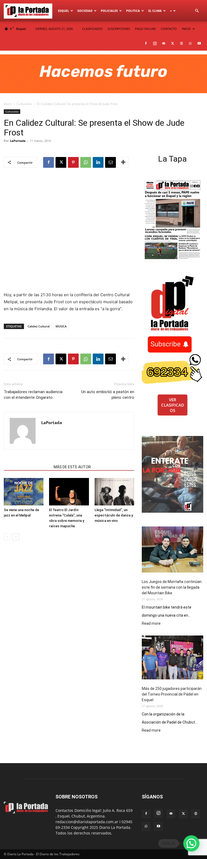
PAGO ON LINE (145, 29)
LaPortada (18, 141)
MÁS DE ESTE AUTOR (72, 467)
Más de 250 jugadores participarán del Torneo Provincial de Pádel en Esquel (172, 694)
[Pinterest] (73, 162)
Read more (151, 623)
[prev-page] (7, 536)
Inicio (8, 104)
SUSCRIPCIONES (119, 29)
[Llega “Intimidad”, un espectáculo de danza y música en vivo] (114, 491)
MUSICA (61, 326)
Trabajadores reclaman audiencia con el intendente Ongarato (33, 394)
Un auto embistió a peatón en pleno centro (107, 394)
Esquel (63, 11)
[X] (172, 43)
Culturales (24, 104)
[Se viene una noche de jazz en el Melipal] (23, 491)
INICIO (186, 29)
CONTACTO (169, 29)
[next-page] (15, 536)
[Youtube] (199, 43)
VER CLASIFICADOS (172, 405)
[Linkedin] (98, 162)
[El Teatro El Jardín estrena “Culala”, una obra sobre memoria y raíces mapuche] (69, 491)
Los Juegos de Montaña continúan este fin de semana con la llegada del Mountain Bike (172, 587)
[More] (123, 162)
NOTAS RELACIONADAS (27, 467)
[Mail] (164, 43)
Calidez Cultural (38, 326)
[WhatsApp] (190, 43)
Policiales (109, 11)
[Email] (110, 162)
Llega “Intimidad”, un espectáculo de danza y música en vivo (114, 515)
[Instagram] (155, 43)
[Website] (181, 43)
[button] (196, 10)
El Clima (155, 11)
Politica (133, 11)
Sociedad (84, 11)
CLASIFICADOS (92, 29)
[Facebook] (146, 43)
